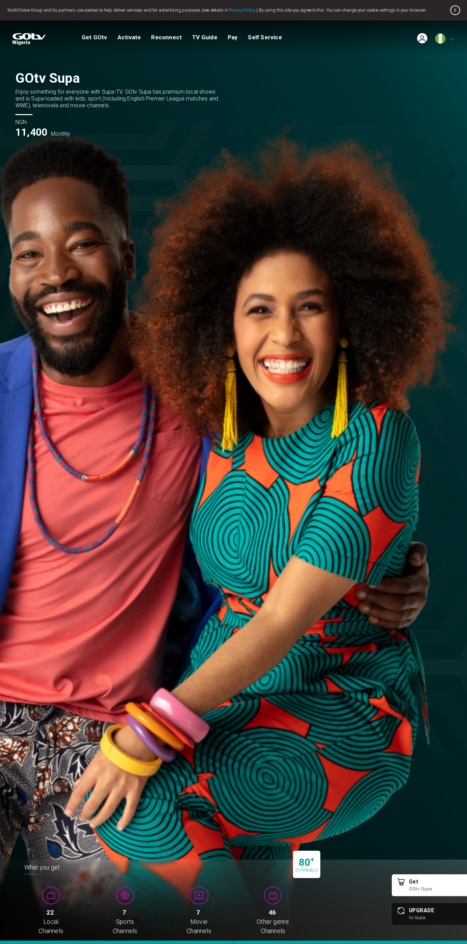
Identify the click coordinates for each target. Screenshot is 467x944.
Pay (233, 37)
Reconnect (166, 37)
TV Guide (204, 37)
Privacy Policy (242, 10)
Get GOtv (94, 37)
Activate (129, 37)
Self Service (265, 37)
